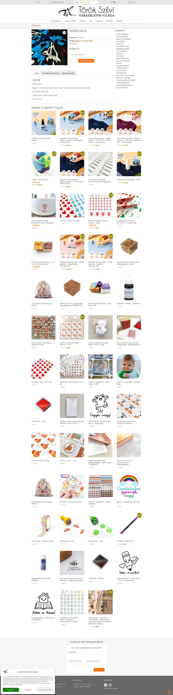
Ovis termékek (122, 34)
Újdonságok (56, 21)
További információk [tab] (50, 73)
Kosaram (99, 21)
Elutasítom (28, 690)
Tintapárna (121, 51)
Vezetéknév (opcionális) (75, 661)
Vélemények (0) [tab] (68, 73)
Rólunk (83, 21)
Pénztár (109, 21)
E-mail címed (72, 652)
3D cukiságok (122, 37)
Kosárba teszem (86, 61)
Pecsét (119, 63)
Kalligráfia (121, 71)
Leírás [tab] (36, 73)
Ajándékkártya (123, 83)
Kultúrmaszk (122, 88)
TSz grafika (84, 41)
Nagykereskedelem (124, 85)
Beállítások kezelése (45, 690)
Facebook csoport (57, 2)
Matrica (119, 54)
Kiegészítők (121, 73)
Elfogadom (10, 690)
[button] (64, 32)
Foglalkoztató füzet (125, 80)
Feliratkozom (99, 670)
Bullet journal (123, 61)
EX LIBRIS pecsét (123, 46)
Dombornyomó (122, 49)
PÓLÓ (91, 41)
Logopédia (120, 41)
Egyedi (77, 41)
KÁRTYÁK (120, 44)
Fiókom (119, 21)
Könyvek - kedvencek (125, 75)
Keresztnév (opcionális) (93, 661)
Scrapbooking (122, 58)
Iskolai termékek (123, 39)
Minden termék (70, 21)
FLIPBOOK (120, 56)
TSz (75, 44)
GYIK (90, 21)
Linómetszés (121, 68)
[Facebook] (105, 685)
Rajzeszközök (122, 66)
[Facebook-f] (36, 2)
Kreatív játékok (123, 78)
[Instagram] (39, 2)
